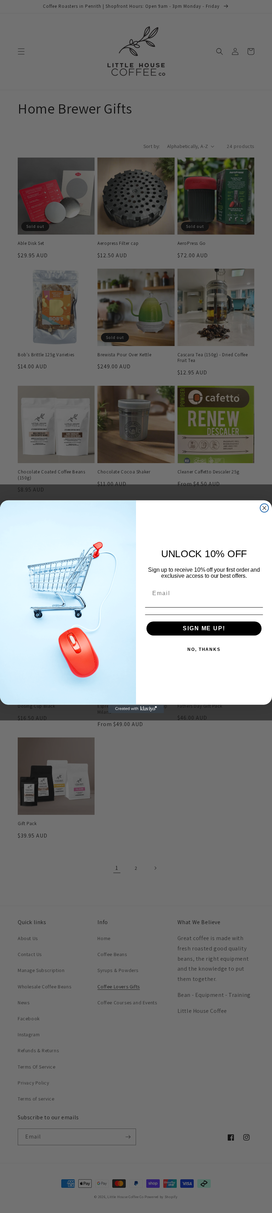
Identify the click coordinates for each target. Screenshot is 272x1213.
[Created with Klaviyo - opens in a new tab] (136, 708)
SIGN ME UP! (204, 628)
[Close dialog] (264, 508)
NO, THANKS (204, 649)
